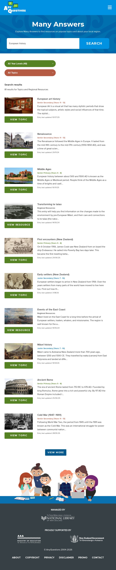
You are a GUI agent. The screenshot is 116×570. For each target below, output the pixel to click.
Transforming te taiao (49, 204)
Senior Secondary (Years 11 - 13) (51, 102)
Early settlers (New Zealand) (53, 274)
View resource (18, 224)
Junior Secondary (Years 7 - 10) (51, 278)
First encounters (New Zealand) (55, 239)
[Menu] (110, 7)
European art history (48, 98)
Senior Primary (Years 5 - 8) (49, 173)
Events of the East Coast (51, 309)
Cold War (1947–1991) (49, 414)
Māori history (44, 344)
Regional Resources (46, 208)
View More (56, 452)
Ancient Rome (45, 379)
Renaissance (44, 134)
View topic (18, 119)
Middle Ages (44, 169)
